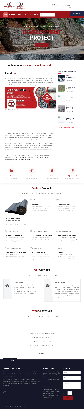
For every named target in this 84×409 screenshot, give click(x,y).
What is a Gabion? (70, 98)
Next (81, 344)
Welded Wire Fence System (16, 252)
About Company (33, 14)
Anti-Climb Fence (38, 252)
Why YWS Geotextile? (71, 77)
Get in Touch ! (10, 360)
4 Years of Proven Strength (70, 87)
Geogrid (60, 252)
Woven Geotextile (64, 204)
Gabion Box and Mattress (67, 235)
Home (5, 14)
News (25, 14)
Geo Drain (35, 204)
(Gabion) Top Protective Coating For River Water (71, 108)
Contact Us (76, 13)
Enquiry (20, 14)
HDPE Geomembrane (13, 218)
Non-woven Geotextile (14, 235)
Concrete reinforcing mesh (42, 235)
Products (12, 14)
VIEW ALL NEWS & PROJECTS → (67, 127)
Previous (4, 344)
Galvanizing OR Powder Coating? (70, 118)
